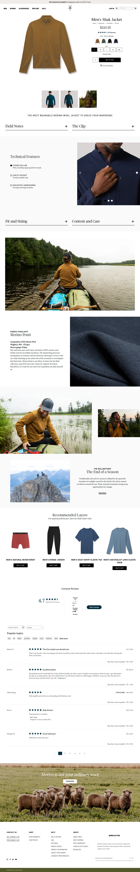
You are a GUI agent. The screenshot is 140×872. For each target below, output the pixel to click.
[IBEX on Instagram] (7, 859)
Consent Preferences (60, 856)
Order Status (56, 846)
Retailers (77, 849)
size (9, 638)
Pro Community (79, 843)
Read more (102, 493)
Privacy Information (59, 849)
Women (13, 8)
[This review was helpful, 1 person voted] (127, 684)
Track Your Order (58, 852)
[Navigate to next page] (85, 753)
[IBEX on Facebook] (10, 859)
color (41, 638)
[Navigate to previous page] (55, 753)
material (49, 638)
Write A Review (94, 607)
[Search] (116, 8)
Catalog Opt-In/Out (80, 846)
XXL (119, 49)
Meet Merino (78, 840)
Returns (54, 843)
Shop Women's (34, 837)
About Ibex (77, 837)
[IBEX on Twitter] (13, 859)
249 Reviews (111, 32)
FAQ (52, 840)
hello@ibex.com (13, 837)
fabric (19, 638)
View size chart (107, 54)
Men (5, 8)
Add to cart (110, 60)
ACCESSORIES (24, 8)
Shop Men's (33, 840)
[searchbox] (14, 627)
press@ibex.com (13, 840)
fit (14, 638)
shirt (56, 638)
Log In (111, 8)
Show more (64, 638)
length (35, 638)
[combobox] (35, 627)
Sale (44, 8)
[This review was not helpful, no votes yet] (131, 662)
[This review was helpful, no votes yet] (127, 662)
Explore (35, 8)
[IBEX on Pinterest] (16, 859)
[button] (105, 201)
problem (27, 638)
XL (113, 49)
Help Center (56, 837)
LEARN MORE (70, 781)
